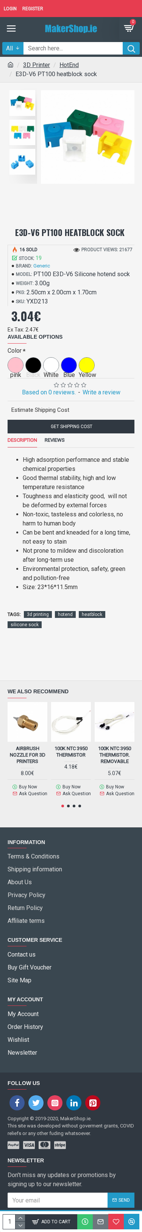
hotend (65, 614)
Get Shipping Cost (71, 426)
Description (22, 440)
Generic (41, 266)
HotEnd (69, 65)
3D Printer (36, 65)
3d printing (38, 614)
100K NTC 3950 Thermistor (71, 752)
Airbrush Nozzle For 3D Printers (27, 755)
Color (15, 350)
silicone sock (25, 624)
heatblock (92, 614)
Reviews (55, 440)
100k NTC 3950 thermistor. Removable (114, 755)
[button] (62, 806)
